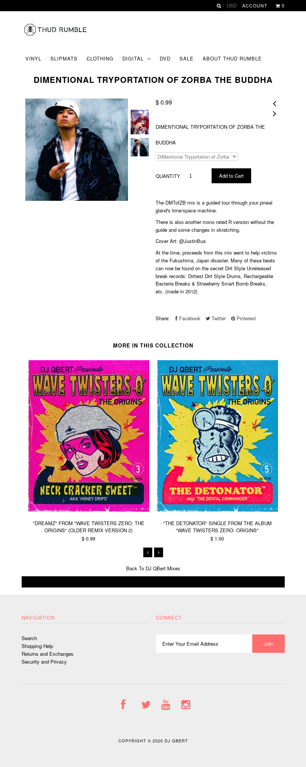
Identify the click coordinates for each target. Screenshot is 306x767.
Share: (163, 318)
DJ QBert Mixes (163, 568)
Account (254, 5)
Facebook (189, 318)
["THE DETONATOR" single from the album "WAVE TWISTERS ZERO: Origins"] (217, 509)
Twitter (218, 318)
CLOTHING (100, 58)
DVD (165, 58)
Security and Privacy (44, 661)
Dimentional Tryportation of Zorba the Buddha (210, 134)
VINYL (33, 58)
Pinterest (245, 318)
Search (29, 638)
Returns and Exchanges (48, 653)
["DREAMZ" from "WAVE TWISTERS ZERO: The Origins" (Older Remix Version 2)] (88, 509)
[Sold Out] (153, 581)
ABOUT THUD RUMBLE (232, 58)
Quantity (168, 176)
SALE (186, 58)
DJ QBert (176, 740)
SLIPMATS (64, 58)
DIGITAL (133, 58)
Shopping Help (37, 645)
